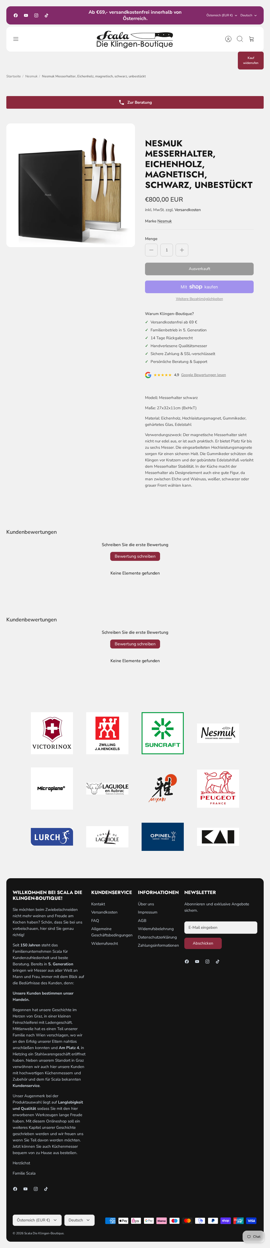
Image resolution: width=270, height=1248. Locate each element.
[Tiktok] (46, 15)
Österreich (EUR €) (219, 15)
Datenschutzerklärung (157, 937)
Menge (151, 238)
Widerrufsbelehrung (156, 928)
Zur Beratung (139, 102)
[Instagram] (36, 15)
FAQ (95, 920)
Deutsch (246, 15)
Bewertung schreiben (135, 556)
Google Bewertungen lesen (203, 375)
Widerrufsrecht (104, 943)
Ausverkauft (199, 268)
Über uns (146, 904)
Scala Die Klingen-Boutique (44, 1233)
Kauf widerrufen (250, 60)
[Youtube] (26, 15)
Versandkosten (188, 209)
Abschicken (203, 943)
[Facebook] (16, 15)
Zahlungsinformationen (158, 945)
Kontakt (98, 904)
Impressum (147, 912)
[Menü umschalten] (18, 39)
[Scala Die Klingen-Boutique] (135, 39)
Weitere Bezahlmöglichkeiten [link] (199, 299)
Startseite (13, 76)
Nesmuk (31, 76)
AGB (142, 920)
